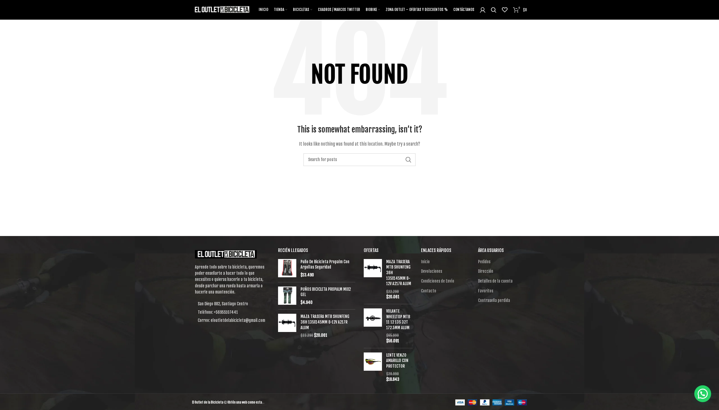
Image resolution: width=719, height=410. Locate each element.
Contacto (428, 290)
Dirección (485, 271)
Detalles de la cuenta (495, 281)
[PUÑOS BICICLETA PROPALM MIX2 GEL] (287, 296)
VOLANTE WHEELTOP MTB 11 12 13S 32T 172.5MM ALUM (398, 319)
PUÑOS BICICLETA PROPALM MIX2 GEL (326, 292)
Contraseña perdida (494, 300)
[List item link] (231, 312)
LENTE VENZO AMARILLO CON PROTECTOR (397, 360)
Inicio (425, 261)
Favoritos (485, 290)
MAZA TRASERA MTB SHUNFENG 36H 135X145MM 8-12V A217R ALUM (325, 322)
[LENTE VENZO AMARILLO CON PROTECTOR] (373, 367)
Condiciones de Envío (437, 281)
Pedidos (484, 261)
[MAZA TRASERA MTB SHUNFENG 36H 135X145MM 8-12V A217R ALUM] (287, 326)
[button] (702, 393)
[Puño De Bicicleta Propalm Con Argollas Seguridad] (287, 268)
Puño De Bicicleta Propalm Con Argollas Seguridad (325, 264)
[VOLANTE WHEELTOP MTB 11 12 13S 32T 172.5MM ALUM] (373, 326)
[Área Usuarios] (482, 9)
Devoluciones (431, 271)
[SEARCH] (408, 159)
